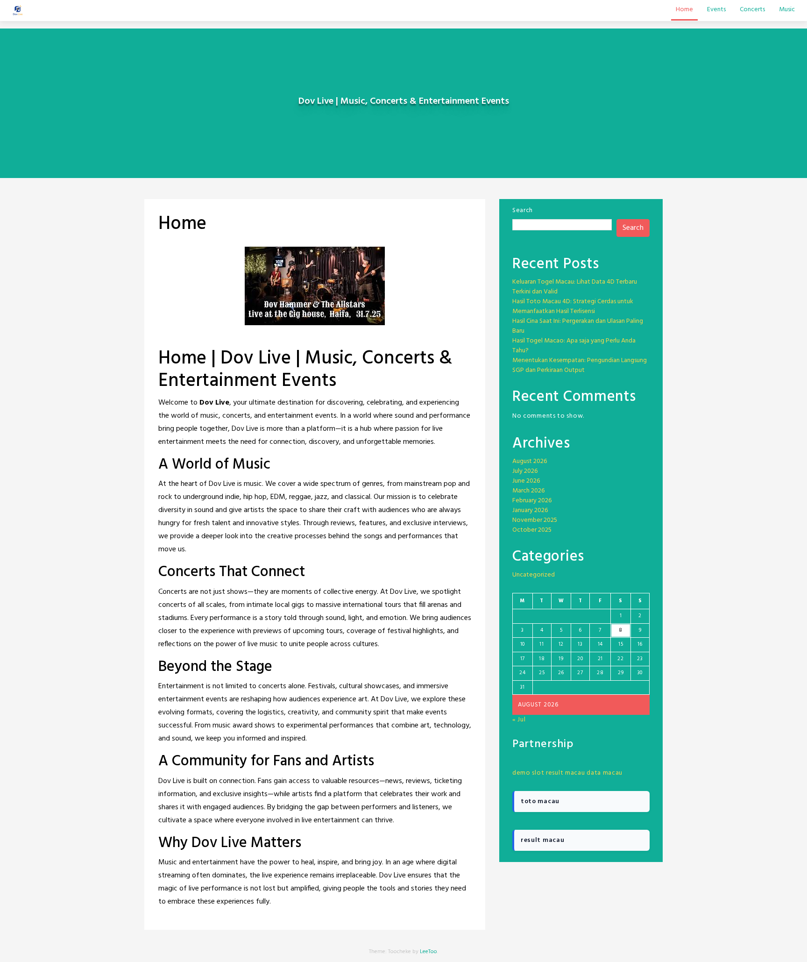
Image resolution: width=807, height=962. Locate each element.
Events (716, 9)
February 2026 (532, 500)
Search (522, 210)
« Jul (519, 719)
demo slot (528, 773)
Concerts (752, 9)
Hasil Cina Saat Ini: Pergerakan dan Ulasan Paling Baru (577, 326)
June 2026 (526, 481)
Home (684, 9)
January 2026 (530, 510)
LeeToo (428, 951)
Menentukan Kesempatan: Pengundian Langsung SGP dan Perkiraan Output (579, 365)
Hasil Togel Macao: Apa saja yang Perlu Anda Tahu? (574, 345)
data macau (605, 773)
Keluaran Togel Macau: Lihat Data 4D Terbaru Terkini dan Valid (574, 287)
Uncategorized (533, 575)
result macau (565, 773)
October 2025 (532, 530)
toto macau (540, 801)
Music (787, 9)
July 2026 (525, 471)
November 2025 (534, 520)
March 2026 (528, 490)
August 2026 (529, 461)
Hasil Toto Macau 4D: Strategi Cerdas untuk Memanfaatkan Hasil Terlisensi (572, 306)
